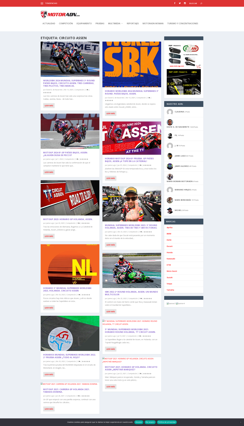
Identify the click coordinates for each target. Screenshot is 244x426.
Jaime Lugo (50, 159)
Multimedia (114, 23)
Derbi (169, 240)
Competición (66, 23)
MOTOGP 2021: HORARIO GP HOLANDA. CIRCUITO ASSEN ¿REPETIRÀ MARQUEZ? (131, 368)
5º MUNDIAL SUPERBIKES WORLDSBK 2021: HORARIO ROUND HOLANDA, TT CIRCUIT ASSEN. (130, 330)
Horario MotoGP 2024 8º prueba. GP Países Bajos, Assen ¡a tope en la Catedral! (129, 160)
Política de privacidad (167, 422)
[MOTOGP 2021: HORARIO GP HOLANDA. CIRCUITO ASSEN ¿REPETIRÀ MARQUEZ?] (131, 360)
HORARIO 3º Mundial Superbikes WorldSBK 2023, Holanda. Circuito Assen (67, 289)
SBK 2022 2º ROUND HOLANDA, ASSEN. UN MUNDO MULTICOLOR (131, 293)
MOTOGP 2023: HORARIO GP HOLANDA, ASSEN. (68, 219)
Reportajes (133, 23)
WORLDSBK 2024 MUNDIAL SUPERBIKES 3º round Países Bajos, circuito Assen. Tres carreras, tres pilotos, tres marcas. (69, 83)
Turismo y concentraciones (182, 23)
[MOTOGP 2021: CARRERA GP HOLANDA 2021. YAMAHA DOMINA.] (70, 384)
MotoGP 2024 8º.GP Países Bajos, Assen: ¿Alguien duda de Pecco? (65, 154)
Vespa (169, 283)
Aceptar (139, 422)
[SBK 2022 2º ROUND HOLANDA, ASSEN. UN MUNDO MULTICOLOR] (131, 270)
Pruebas (100, 23)
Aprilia (169, 227)
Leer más (49, 105)
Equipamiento (84, 23)
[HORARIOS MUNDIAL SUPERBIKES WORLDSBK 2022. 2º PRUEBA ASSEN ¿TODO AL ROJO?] (70, 333)
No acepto (150, 422)
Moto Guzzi (172, 271)
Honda (170, 252)
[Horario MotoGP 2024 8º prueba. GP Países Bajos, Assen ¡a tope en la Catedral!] (131, 138)
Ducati (170, 246)
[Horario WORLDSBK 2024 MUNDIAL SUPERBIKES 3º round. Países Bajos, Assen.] (131, 64)
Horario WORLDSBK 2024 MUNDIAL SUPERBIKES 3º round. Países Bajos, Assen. (132, 92)
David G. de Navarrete (54, 90)
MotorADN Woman (153, 23)
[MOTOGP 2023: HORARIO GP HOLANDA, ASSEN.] (70, 197)
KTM (169, 265)
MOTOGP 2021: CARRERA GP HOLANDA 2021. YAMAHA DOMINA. (66, 390)
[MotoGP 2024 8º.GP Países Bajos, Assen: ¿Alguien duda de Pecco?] (70, 131)
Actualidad (49, 23)
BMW (169, 233)
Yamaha (170, 290)
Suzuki (170, 277)
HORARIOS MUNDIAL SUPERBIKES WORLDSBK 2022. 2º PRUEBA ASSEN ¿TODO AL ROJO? (69, 356)
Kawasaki (171, 258)
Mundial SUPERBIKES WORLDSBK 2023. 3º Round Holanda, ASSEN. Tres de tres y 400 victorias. (131, 226)
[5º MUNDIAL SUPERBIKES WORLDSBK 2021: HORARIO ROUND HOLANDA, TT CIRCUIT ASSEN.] (131, 323)
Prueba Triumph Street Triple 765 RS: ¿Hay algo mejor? (80, 3)
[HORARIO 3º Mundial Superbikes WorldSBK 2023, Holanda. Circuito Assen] (70, 264)
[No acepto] (240, 422)
